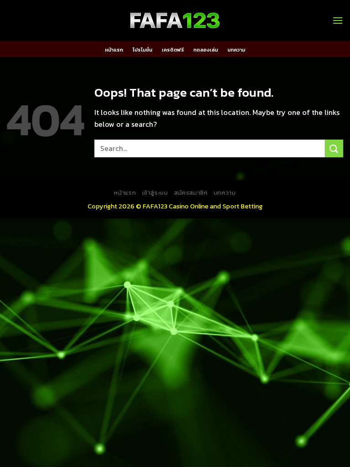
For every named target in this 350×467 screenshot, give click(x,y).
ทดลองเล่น (205, 49)
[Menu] (337, 20)
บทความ (236, 49)
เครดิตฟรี (173, 49)
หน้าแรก (114, 49)
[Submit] (334, 148)
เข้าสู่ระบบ (155, 193)
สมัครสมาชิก (191, 193)
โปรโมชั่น (142, 49)
